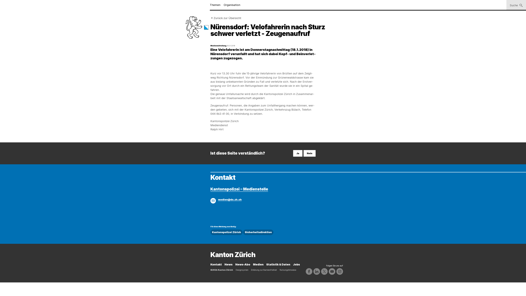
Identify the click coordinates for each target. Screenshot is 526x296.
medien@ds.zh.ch (230, 199)
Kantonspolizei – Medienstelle (239, 189)
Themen (215, 5)
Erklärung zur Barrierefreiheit (264, 270)
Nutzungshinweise (288, 270)
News (229, 264)
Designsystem (242, 270)
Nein (309, 153)
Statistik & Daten (278, 264)
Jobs (296, 264)
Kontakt (216, 264)
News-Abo (242, 264)
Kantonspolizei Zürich (226, 232)
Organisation (232, 5)
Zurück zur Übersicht (227, 18)
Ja (297, 153)
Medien (258, 264)
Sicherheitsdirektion (258, 232)
